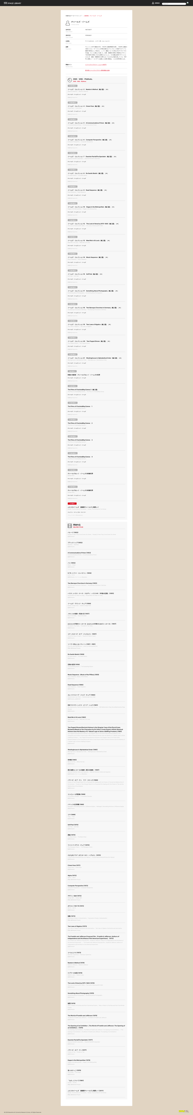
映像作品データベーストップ (73, 15)
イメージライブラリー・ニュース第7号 (95, 64)
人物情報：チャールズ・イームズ (93, 15)
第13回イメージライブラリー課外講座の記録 (97, 70)
